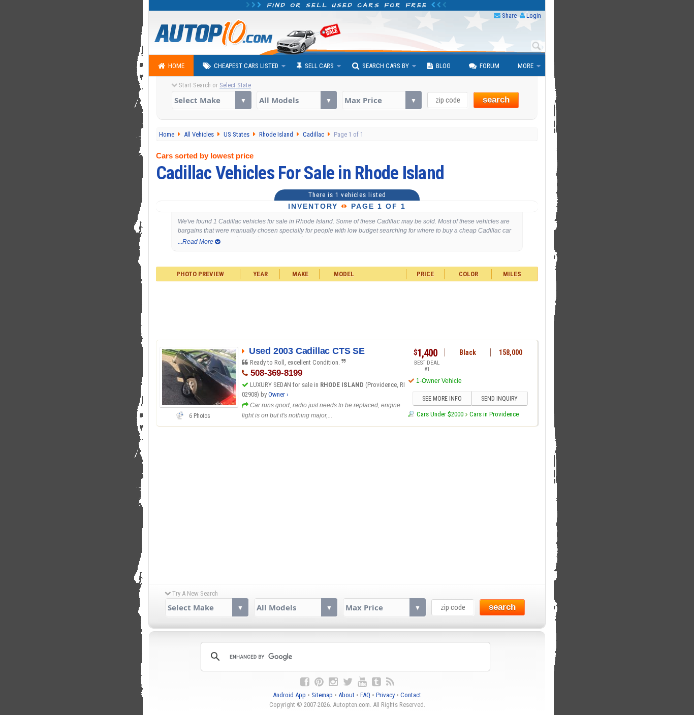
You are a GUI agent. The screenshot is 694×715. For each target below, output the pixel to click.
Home (176, 66)
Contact (410, 695)
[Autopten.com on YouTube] (362, 682)
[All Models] (296, 100)
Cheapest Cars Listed (246, 66)
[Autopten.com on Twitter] (348, 682)
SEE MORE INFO (442, 398)
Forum (489, 66)
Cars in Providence (494, 414)
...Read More (196, 241)
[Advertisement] (347, 309)
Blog (443, 66)
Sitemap (322, 695)
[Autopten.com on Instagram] (333, 682)
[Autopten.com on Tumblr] (376, 682)
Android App (289, 695)
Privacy (385, 695)
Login (533, 15)
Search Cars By (385, 66)
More (525, 66)
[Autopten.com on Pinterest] (319, 682)
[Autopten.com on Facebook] (304, 682)
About (346, 695)
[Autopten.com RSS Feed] (390, 682)
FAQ (365, 695)
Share (509, 15)
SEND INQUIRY (499, 398)
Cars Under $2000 (440, 414)
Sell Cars (319, 66)
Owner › (278, 394)
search (496, 100)
